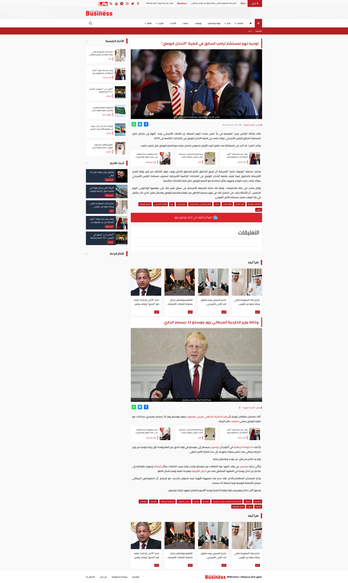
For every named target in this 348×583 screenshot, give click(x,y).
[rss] (110, 3)
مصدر (217, 204)
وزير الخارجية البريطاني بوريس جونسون (227, 501)
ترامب (259, 209)
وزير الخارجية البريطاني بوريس (212, 416)
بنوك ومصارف (214, 23)
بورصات (198, 23)
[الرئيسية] (250, 23)
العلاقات (143, 501)
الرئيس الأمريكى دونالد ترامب (200, 204)
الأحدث (173, 23)
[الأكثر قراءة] (86, 253)
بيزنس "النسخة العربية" (251, 125)
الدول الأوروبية (199, 471)
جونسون (191, 416)
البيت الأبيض (239, 204)
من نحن (103, 577)
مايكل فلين (181, 204)
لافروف (234, 421)
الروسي (196, 501)
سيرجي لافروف (184, 501)
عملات (185, 23)
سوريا (249, 506)
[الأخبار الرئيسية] (86, 41)
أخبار (250, 31)
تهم (171, 204)
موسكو (258, 501)
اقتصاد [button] (240, 23)
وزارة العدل (227, 204)
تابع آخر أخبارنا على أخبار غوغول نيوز (194, 217)
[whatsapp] (133, 124)
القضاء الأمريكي (160, 204)
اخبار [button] (229, 23)
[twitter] (140, 124)
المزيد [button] (161, 23)
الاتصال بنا (90, 577)
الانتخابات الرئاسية (254, 204)
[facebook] (146, 124)
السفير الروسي (145, 204)
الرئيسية (258, 31)
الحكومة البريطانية (243, 447)
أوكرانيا (157, 466)
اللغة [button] (149, 23)
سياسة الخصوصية (119, 577)
